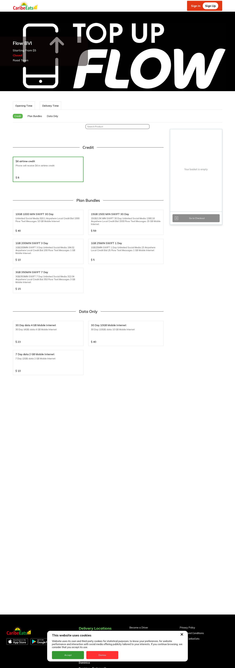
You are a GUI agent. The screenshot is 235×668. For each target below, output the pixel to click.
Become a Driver (138, 627)
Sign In (195, 6)
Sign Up (210, 6)
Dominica (84, 662)
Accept (68, 655)
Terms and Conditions (192, 633)
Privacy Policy (187, 627)
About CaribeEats (190, 638)
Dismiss (102, 655)
